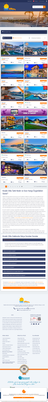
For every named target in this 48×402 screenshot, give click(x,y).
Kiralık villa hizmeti (7, 305)
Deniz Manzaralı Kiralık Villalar (23, 352)
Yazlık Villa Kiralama (6, 338)
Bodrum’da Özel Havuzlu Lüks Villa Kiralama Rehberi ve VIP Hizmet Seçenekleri (18, 321)
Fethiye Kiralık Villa (36, 343)
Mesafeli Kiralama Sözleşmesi (8, 355)
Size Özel (29, 1)
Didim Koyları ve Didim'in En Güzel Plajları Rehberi (12, 329)
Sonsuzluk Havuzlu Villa (22, 345)
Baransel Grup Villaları (7, 351)
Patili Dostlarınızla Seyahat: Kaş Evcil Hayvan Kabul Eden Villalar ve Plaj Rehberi (18, 319)
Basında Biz (4, 353)
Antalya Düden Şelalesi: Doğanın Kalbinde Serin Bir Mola (13, 326)
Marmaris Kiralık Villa (36, 351)
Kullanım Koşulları (34, 395)
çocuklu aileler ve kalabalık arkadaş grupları (23, 217)
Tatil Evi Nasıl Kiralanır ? (6, 348)
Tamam (24, 397)
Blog (3, 358)
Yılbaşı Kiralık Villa (20, 338)
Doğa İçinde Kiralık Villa (22, 361)
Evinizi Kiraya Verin (6, 350)
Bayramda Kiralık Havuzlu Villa (23, 343)
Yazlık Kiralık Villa (20, 341)
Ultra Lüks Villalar (20, 357)
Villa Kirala (24, 287)
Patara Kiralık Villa (35, 346)
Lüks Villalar (19, 356)
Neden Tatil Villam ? (6, 341)
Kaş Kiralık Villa (35, 345)
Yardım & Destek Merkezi (7, 345)
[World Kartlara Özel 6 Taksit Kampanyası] (24, 112)
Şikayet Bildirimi (5, 356)
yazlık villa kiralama (39, 282)
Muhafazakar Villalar (21, 351)
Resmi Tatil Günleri (6, 360)
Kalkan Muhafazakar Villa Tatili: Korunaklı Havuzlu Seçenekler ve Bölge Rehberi (18, 324)
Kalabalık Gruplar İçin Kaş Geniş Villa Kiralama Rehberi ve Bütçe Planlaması (17, 317)
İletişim (3, 343)
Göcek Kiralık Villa (36, 348)
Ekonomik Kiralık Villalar (22, 362)
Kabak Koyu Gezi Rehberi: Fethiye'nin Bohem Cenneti (13, 327)
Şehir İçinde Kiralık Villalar (22, 354)
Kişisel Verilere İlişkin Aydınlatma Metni (21, 395)
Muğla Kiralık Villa (35, 339)
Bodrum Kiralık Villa (36, 350)
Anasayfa (4, 23)
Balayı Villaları (20, 349)
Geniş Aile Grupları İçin (21, 359)
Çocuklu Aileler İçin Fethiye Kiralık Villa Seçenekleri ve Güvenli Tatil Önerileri (17, 322)
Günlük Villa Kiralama (21, 339)
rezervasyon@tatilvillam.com (24, 310)
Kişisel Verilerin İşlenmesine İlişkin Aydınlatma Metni (8, 362)
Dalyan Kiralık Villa (36, 353)
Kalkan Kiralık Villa (36, 341)
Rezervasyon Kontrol (6, 346)
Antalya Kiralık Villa (36, 338)
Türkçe (36, 1)
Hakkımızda (4, 339)
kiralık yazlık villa (12, 282)
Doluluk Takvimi (20, 58)
